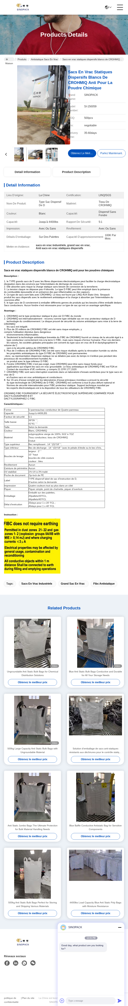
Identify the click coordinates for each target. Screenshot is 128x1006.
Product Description (76, 172)
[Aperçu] (22, 946)
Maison (9, 59)
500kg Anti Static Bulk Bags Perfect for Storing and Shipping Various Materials (32, 904)
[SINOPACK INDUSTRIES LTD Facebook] (7, 963)
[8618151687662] (24, 963)
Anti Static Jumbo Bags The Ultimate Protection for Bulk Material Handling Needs (33, 827)
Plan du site (28, 998)
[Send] (119, 1000)
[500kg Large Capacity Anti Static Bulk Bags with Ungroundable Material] (32, 720)
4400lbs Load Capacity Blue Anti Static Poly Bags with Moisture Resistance (95, 904)
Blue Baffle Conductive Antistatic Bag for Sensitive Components (95, 827)
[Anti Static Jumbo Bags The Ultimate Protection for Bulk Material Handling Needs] (32, 797)
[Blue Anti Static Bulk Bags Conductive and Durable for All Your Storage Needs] (95, 643)
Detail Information (27, 172)
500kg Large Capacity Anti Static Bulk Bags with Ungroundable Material (33, 750)
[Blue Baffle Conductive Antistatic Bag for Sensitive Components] (95, 797)
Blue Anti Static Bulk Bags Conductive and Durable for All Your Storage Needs (95, 673)
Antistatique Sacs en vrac (44, 59)
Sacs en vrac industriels (36, 583)
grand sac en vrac (73, 583)
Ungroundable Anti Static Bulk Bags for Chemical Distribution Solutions (32, 673)
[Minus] (120, 927)
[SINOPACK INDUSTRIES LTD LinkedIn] (16, 963)
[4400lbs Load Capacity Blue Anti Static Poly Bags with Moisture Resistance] (95, 874)
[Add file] (62, 1000)
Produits (22, 59)
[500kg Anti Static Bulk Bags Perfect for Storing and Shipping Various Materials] (32, 874)
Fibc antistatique (104, 583)
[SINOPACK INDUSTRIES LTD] (22, 7)
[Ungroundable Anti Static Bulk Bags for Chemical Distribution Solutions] (32, 643)
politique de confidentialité (11, 1000)
